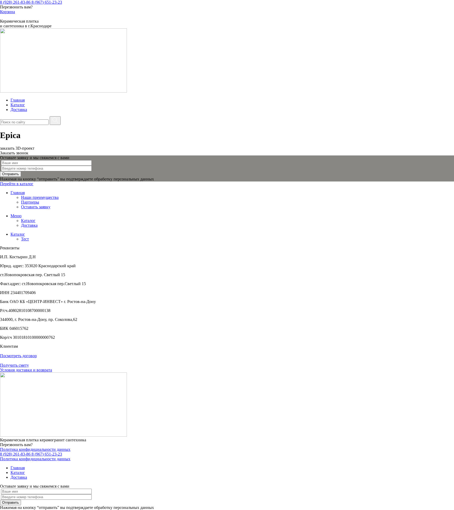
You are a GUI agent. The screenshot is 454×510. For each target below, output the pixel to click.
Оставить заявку (35, 207)
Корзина (7, 11)
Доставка (19, 109)
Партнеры (30, 202)
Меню (16, 216)
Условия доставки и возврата (26, 370)
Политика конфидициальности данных (35, 449)
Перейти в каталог (16, 183)
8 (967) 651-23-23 (47, 2)
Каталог (18, 105)
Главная (18, 100)
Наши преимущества (40, 197)
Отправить (10, 174)
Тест (25, 239)
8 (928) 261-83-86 (16, 2)
